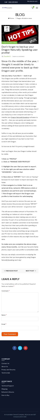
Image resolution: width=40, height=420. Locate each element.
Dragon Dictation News (9, 42)
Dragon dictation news (24, 18)
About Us (5, 366)
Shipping (4, 389)
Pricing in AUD (32, 1)
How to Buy (5, 395)
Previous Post (12, 271)
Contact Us (5, 363)
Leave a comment (18, 56)
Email (4, 324)
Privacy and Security (8, 370)
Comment (6, 291)
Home (12, 18)
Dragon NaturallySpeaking (20, 117)
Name (4, 315)
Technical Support (8, 386)
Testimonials (6, 373)
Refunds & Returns (8, 392)
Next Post (30, 271)
